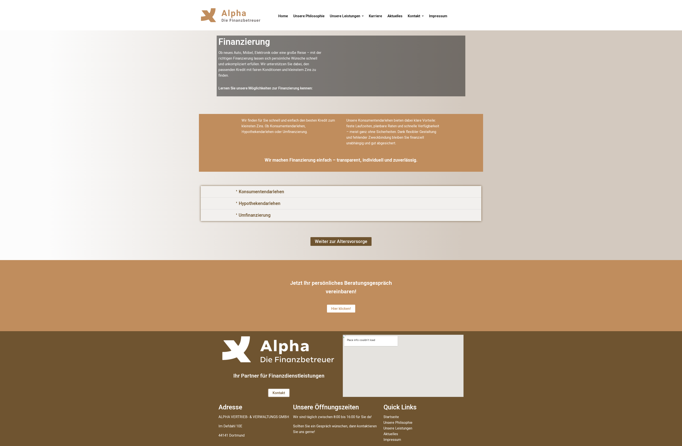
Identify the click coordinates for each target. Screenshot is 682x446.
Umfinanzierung (254, 215)
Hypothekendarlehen (259, 203)
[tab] (341, 192)
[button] (341, 241)
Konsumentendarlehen (261, 191)
